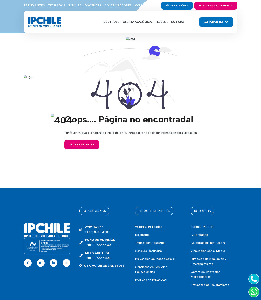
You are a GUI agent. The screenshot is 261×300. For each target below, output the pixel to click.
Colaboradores (118, 5)
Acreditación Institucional (208, 243)
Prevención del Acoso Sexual (155, 259)
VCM (138, 5)
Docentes (93, 5)
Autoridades (199, 235)
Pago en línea (178, 5)
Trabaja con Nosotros (150, 243)
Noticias (178, 22)
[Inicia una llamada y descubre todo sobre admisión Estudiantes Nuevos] (253, 279)
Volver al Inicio (81, 144)
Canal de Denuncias (148, 251)
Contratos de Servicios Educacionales (151, 269)
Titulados (56, 5)
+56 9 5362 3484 (97, 229)
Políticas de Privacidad (151, 280)
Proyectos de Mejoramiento (210, 285)
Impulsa (75, 5)
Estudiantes (34, 5)
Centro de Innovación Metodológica (205, 274)
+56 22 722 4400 (100, 242)
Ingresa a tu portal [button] (216, 5)
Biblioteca (142, 235)
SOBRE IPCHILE (202, 227)
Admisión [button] (214, 22)
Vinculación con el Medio (208, 251)
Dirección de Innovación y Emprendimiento (208, 261)
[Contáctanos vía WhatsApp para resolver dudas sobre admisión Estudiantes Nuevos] (253, 292)
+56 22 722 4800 (98, 255)
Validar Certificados (148, 227)
